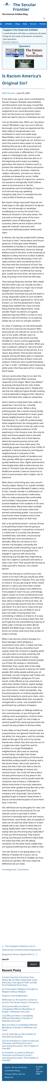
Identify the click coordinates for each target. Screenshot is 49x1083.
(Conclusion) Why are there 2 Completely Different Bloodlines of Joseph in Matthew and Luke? (18, 1009)
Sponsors (24, 46)
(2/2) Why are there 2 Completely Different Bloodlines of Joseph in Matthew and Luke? (17, 1018)
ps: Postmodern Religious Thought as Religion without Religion (20, 990)
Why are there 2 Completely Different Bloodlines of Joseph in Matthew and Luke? (19, 1027)
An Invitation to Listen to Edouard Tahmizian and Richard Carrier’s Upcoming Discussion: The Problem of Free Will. (20, 1056)
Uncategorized (9, 869)
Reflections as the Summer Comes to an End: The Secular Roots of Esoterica (20, 1001)
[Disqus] (23, 907)
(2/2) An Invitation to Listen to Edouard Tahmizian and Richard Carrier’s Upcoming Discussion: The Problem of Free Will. (20, 1044)
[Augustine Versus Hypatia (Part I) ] (19, 954)
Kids (25, 23)
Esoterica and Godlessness (15, 995)
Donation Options (10, 42)
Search (5, 959)
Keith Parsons (8, 93)
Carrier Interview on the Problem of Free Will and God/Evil (19, 1035)
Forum (33, 23)
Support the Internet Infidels (20, 29)
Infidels (8, 23)
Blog (17, 23)
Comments (23, 869)
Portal (42, 23)
